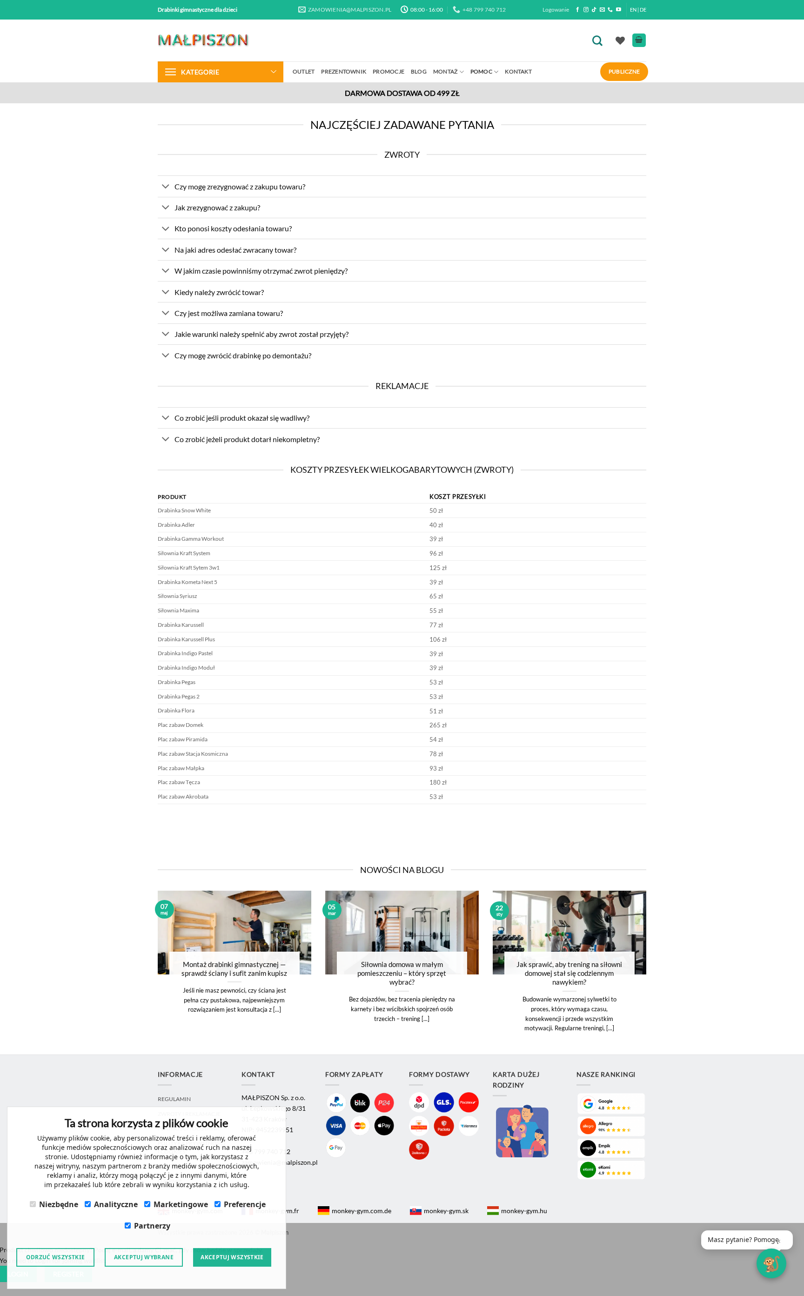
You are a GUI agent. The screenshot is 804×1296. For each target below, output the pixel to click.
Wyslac (402, 689)
